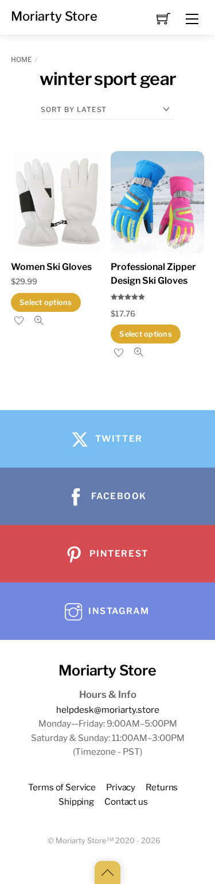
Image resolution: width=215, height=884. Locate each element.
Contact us (125, 801)
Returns (162, 787)
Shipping (76, 801)
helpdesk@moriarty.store (107, 709)
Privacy (120, 787)
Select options (45, 302)
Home (21, 59)
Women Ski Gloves (51, 266)
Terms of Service (62, 787)
